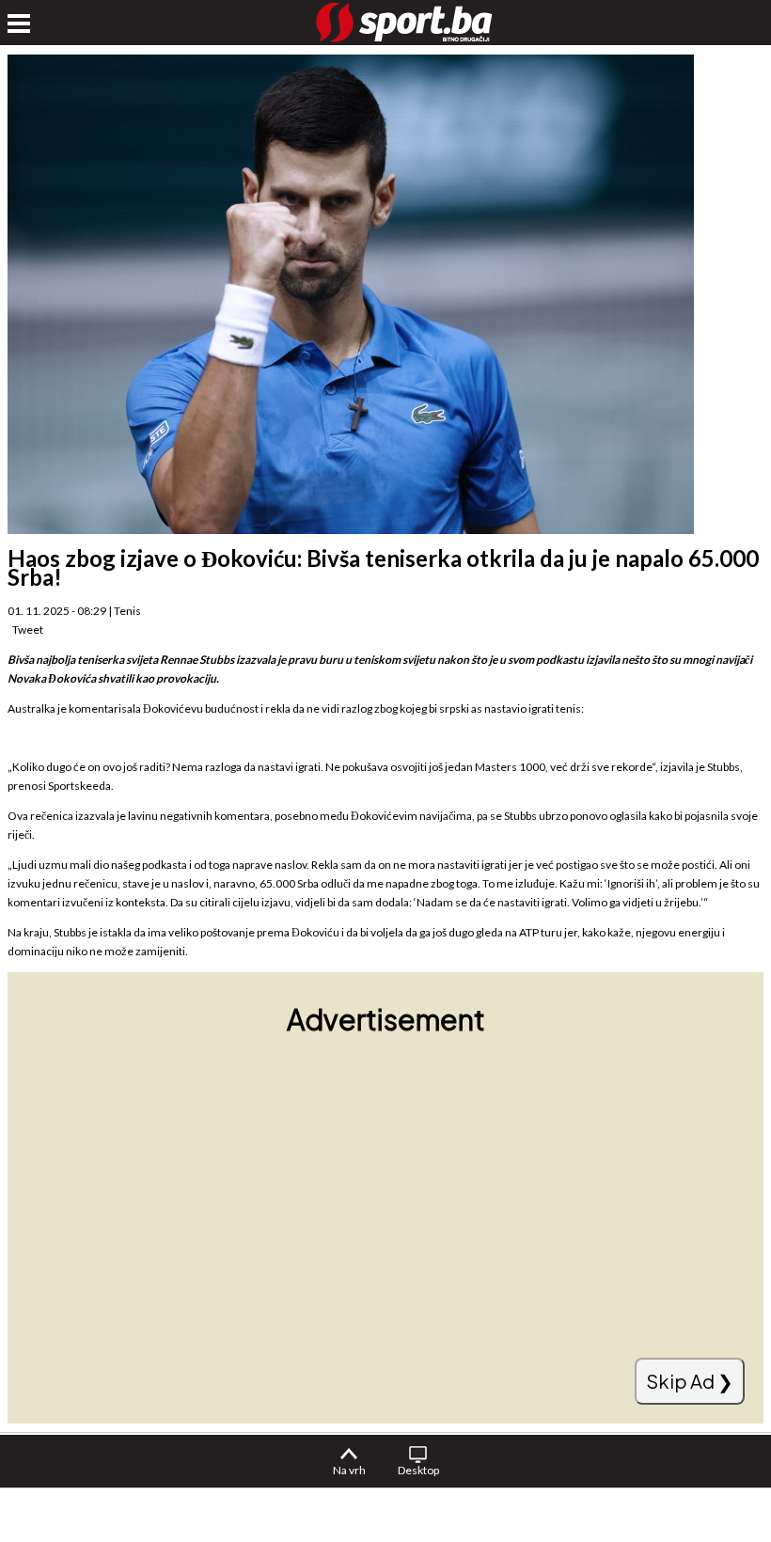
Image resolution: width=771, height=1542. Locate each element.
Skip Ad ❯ (689, 1381)
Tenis (127, 611)
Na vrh (349, 1470)
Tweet (27, 629)
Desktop (418, 1470)
